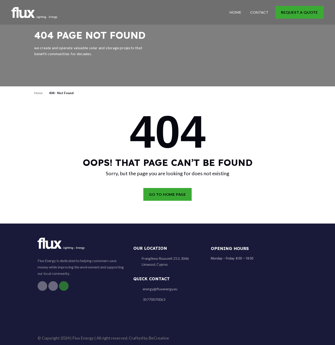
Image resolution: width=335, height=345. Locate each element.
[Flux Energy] (34, 12)
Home (235, 12)
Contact (259, 12)
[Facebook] (42, 286)
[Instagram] (53, 286)
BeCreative (159, 337)
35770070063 (154, 299)
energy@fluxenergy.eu (160, 289)
